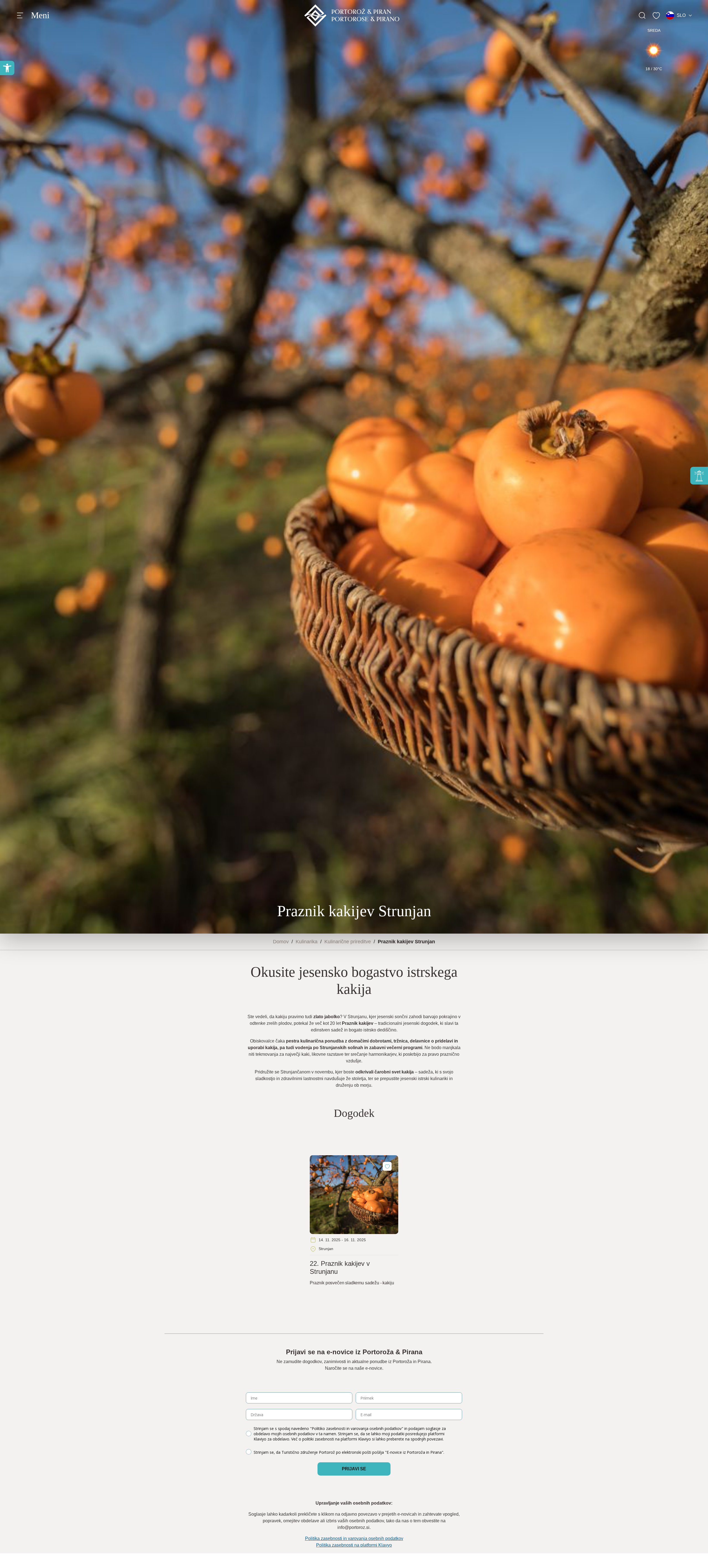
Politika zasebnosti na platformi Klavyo (354, 1545)
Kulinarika (306, 941)
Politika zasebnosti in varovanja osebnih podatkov (354, 1538)
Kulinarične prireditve (347, 941)
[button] (7, 68)
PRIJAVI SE (354, 1468)
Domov (281, 941)
